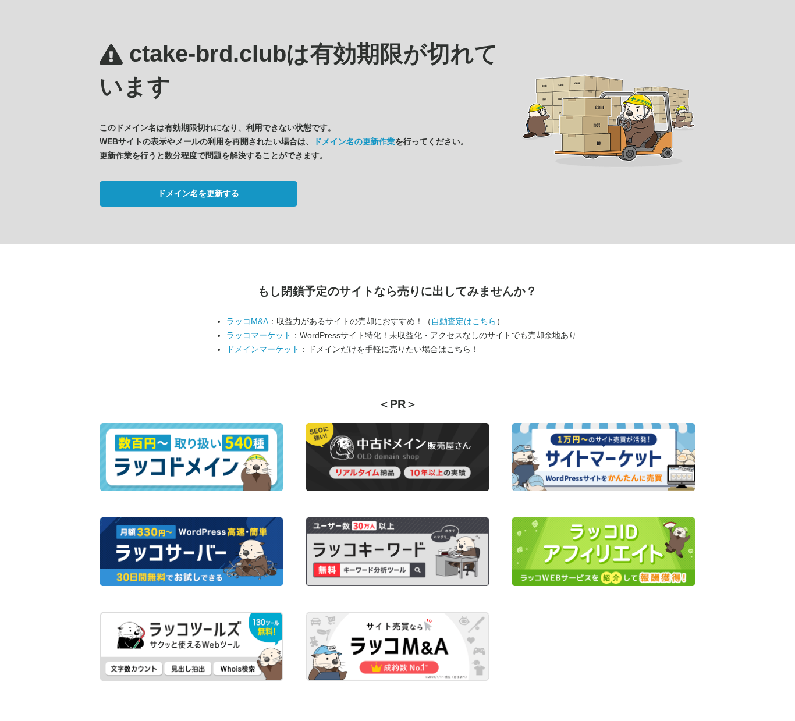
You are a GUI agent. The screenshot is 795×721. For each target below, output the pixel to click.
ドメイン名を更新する (198, 193)
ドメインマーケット (263, 349)
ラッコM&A (247, 321)
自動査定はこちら (463, 321)
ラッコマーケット (259, 335)
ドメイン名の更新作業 (354, 141)
